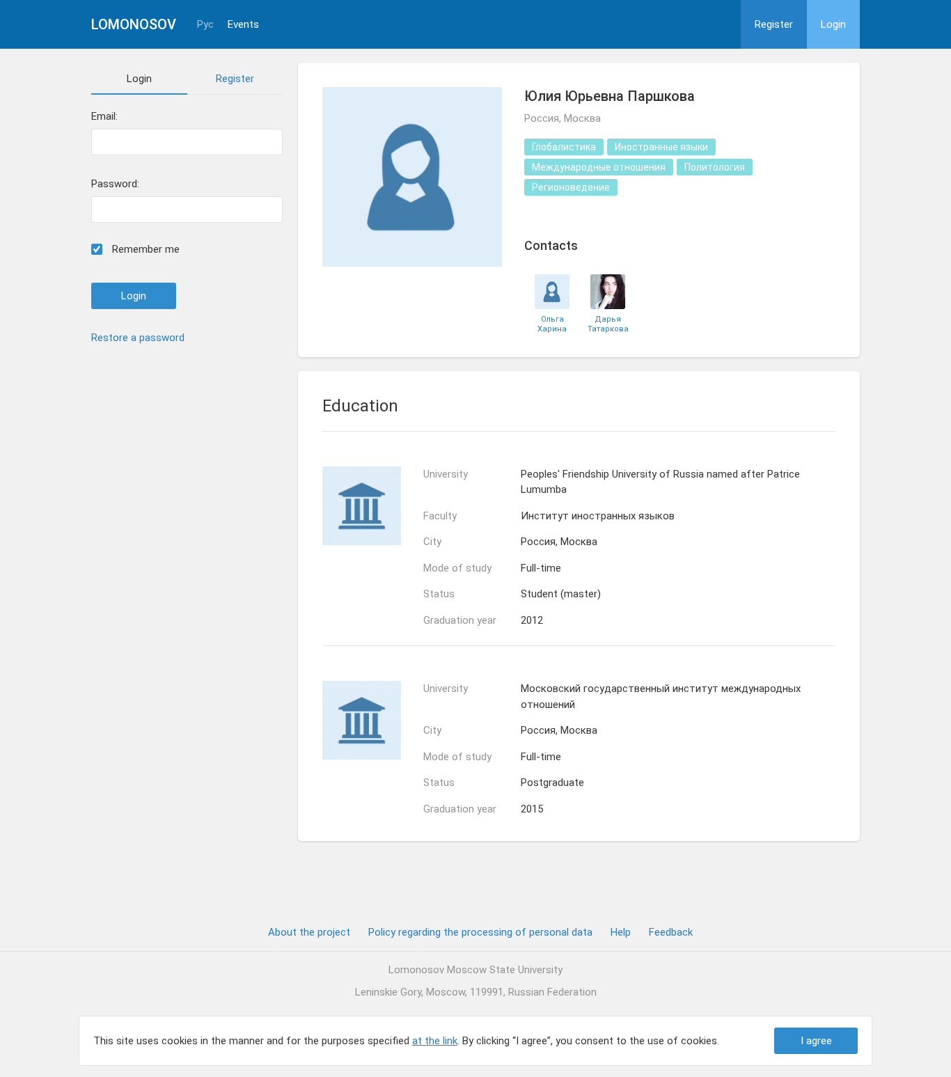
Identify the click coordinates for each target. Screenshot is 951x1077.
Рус (205, 24)
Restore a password (137, 337)
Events (243, 24)
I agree (816, 1041)
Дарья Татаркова (608, 324)
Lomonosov (133, 24)
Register (774, 24)
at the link (434, 1041)
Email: (104, 116)
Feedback (671, 932)
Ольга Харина (552, 324)
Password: (115, 184)
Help (621, 932)
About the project (309, 932)
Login (833, 24)
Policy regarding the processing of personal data (480, 932)
